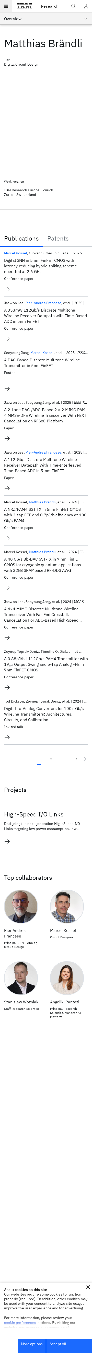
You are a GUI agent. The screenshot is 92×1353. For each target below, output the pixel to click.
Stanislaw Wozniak (21, 1001)
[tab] (21, 238)
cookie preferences (20, 1322)
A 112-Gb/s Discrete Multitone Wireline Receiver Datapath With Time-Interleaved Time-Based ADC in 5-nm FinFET (42, 465)
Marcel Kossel (15, 253)
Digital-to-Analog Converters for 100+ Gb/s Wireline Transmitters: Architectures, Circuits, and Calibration (44, 714)
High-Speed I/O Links (34, 814)
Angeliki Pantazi (64, 1001)
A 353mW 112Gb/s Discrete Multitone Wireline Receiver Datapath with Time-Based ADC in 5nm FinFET (45, 315)
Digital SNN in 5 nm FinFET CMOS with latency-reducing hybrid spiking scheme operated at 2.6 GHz (40, 266)
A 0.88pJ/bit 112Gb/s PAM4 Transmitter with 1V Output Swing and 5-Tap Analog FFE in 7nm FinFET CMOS (46, 664)
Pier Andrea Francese (15, 933)
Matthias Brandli (42, 502)
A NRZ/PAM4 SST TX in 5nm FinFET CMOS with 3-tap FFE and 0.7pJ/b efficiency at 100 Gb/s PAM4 (45, 515)
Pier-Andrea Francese (43, 303)
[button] (88, 1287)
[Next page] (85, 759)
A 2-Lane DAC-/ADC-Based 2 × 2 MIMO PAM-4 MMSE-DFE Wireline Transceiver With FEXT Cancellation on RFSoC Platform (45, 415)
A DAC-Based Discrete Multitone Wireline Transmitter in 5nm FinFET (42, 362)
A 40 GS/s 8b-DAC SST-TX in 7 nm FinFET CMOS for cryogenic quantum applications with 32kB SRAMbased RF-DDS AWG (42, 564)
